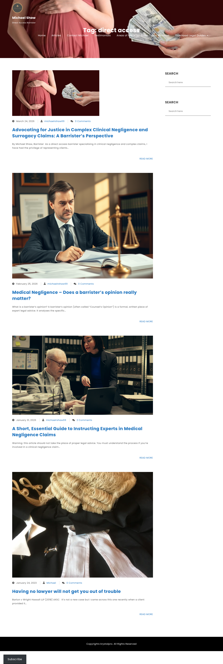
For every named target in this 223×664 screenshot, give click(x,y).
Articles (56, 35)
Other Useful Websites (155, 35)
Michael (51, 583)
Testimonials (102, 35)
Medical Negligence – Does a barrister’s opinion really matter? (74, 295)
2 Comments (84, 420)
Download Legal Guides (190, 35)
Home (42, 35)
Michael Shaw (24, 18)
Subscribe (15, 659)
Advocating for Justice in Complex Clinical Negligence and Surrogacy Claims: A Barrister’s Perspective (80, 133)
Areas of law (125, 35)
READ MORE (146, 158)
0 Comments (83, 121)
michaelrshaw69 (54, 121)
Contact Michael (78, 35)
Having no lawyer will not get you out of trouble (66, 591)
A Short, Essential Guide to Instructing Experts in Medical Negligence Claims (77, 432)
